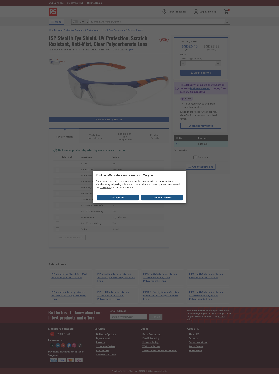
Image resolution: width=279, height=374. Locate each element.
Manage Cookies (162, 197)
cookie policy (106, 187)
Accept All (118, 197)
